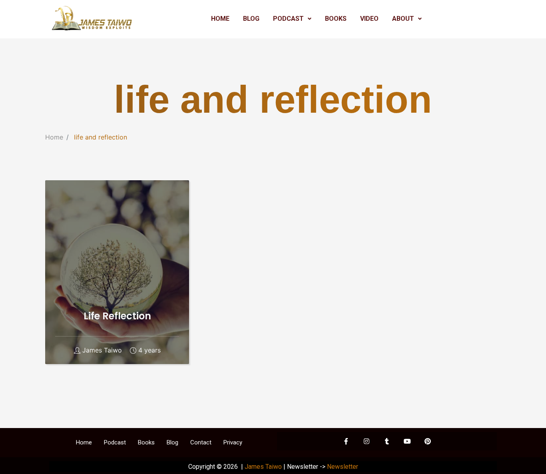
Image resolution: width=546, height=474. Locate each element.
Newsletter (342, 466)
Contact (200, 442)
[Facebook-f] (346, 441)
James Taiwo (102, 350)
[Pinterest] (427, 441)
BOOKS (336, 18)
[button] (292, 19)
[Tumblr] (387, 441)
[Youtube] (407, 441)
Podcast (115, 442)
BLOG (251, 18)
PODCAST (288, 18)
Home (54, 137)
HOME (220, 18)
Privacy (232, 442)
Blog (172, 442)
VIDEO (369, 18)
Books (146, 442)
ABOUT (403, 18)
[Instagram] (366, 441)
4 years (149, 350)
